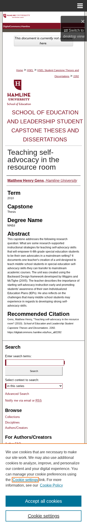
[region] (43, 485)
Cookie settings (25, 480)
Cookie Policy (51, 485)
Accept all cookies (43, 501)
